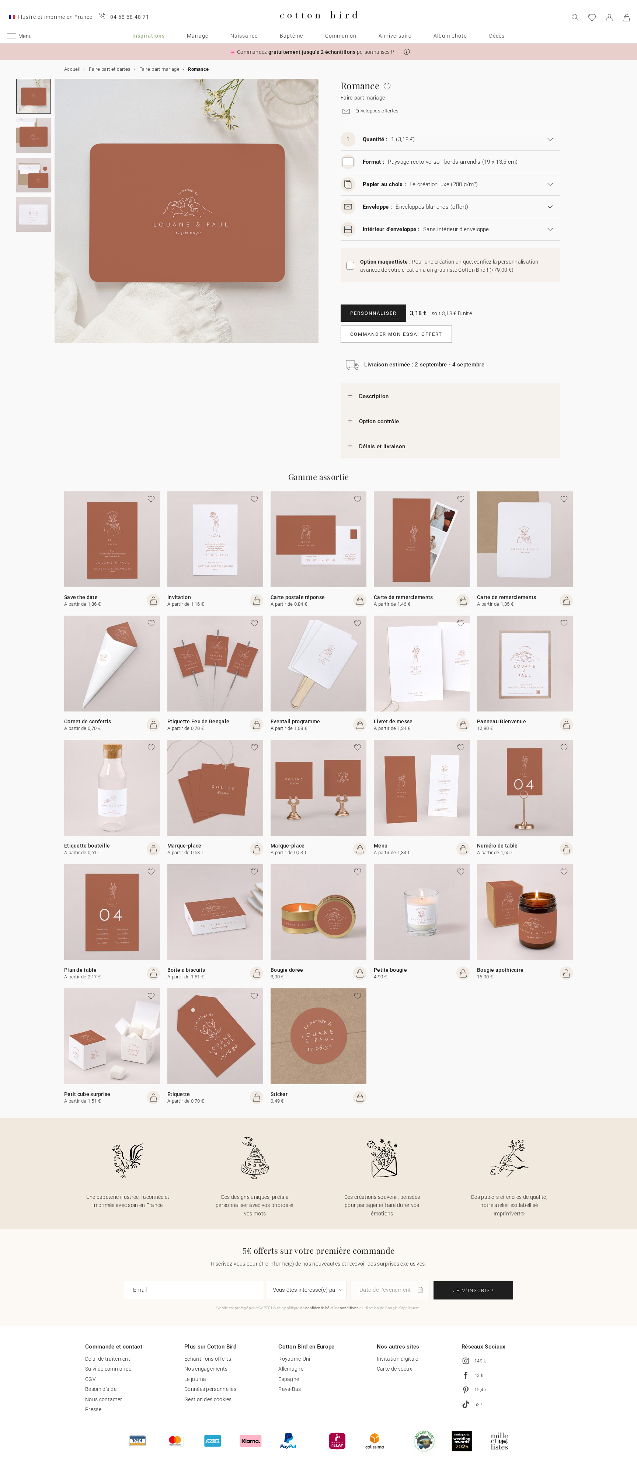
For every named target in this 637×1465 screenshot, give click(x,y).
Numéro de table (497, 846)
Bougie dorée (287, 970)
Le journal (196, 1379)
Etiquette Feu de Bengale (198, 721)
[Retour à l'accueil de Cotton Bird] (319, 24)
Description (374, 396)
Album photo (450, 36)
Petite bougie (390, 970)
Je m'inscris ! (473, 1290)
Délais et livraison (382, 446)
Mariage (197, 36)
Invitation (179, 597)
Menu (380, 846)
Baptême (291, 36)
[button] (406, 51)
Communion (340, 36)
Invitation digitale (397, 1359)
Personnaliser (373, 313)
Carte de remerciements (403, 597)
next (59, 215)
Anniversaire (395, 36)
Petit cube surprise (87, 1094)
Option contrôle (379, 421)
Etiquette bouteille (87, 846)
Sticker (279, 1094)
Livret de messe (393, 721)
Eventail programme (295, 721)
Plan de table (80, 970)
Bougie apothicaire (500, 970)
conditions (349, 1308)
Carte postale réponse (298, 597)
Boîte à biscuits (186, 970)
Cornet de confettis (87, 721)
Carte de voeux (394, 1369)
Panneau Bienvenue (501, 721)
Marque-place (184, 846)
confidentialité (317, 1308)
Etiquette (178, 1094)
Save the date (81, 597)
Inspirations (148, 36)
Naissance (244, 36)
